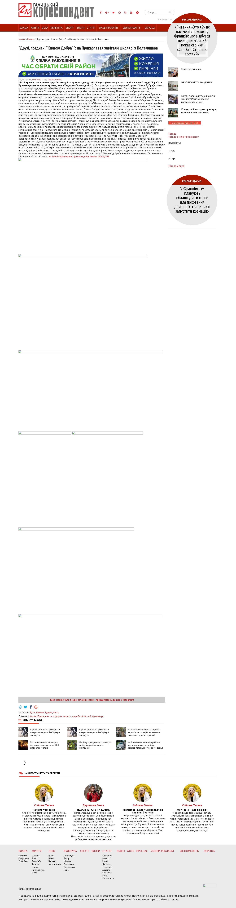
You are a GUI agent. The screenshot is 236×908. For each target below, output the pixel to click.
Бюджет (52, 861)
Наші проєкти (108, 27)
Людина (35, 855)
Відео (121, 851)
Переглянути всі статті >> (184, 122)
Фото (56, 712)
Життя (35, 27)
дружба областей (81, 716)
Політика (22, 855)
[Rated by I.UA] (210, 886)
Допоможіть (131, 27)
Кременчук (97, 716)
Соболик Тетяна (44, 805)
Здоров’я (36, 861)
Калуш (33, 716)
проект (67, 716)
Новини (40, 712)
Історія (35, 867)
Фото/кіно (69, 864)
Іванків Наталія (54, 79)
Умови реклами (165, 20)
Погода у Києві (176, 165)
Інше (66, 869)
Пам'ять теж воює (191, 68)
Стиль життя (108, 878)
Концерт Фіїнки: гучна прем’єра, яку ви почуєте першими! (198, 111)
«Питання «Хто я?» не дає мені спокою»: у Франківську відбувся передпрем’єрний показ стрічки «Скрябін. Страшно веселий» (192, 40)
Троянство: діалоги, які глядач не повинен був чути (142, 811)
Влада (24, 27)
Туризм (48, 712)
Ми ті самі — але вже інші (192, 809)
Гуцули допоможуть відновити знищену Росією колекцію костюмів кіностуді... (198, 99)
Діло (45, 27)
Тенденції (107, 867)
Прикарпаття (44, 716)
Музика (67, 861)
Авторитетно (54, 864)
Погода (172, 133)
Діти (32, 712)
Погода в (183, 136)
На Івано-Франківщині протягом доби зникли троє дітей (78, 156)
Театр (67, 858)
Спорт (70, 27)
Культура (56, 27)
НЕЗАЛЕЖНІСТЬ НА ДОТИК (197, 82)
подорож (57, 716)
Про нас (142, 851)
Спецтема (107, 855)
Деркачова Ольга (93, 805)
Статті (91, 27)
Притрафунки (38, 869)
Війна (34, 872)
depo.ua (149, 27)
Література (69, 855)
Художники (69, 867)
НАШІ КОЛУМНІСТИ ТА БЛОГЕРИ (42, 773)
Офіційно (23, 861)
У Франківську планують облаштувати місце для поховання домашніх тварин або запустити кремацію (192, 200)
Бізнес (51, 858)
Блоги (80, 27)
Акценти (106, 869)
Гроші (51, 855)
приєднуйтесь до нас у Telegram (114, 699)
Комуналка (23, 858)
